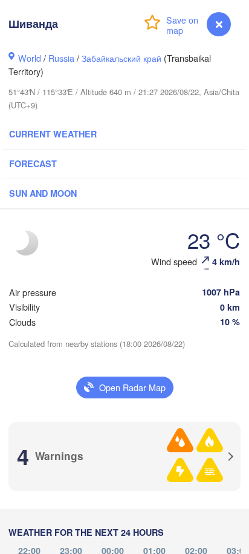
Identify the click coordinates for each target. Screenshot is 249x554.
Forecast (33, 163)
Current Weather (53, 134)
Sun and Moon (43, 193)
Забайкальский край (121, 57)
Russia (61, 57)
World (29, 57)
